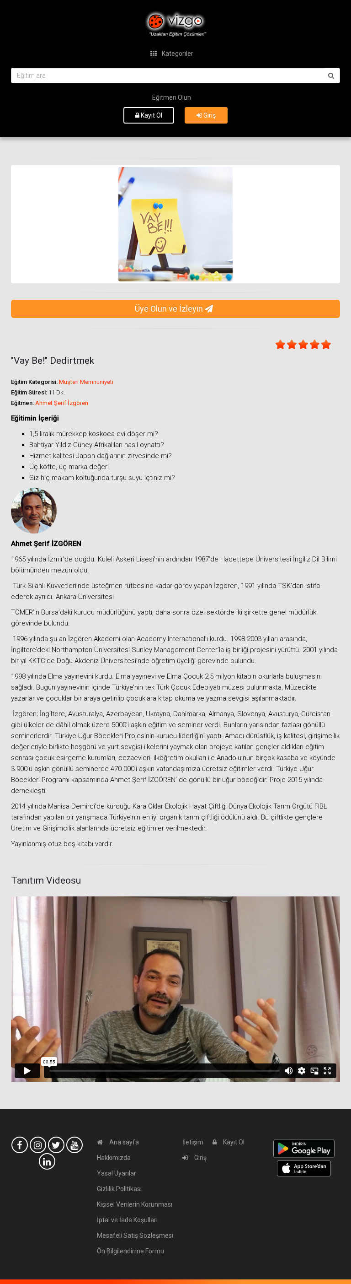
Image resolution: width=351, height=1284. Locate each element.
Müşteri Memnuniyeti (86, 381)
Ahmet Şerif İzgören (61, 402)
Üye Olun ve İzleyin (170, 308)
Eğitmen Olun (171, 97)
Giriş (209, 115)
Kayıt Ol (150, 115)
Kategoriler (176, 53)
